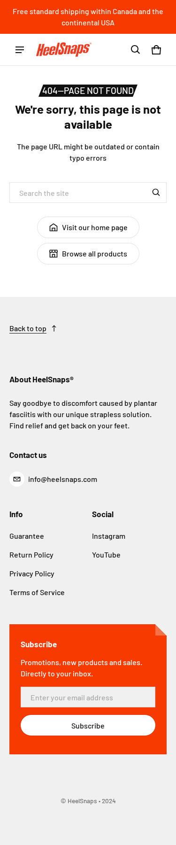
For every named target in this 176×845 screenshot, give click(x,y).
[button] (135, 49)
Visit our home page (95, 227)
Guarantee (26, 535)
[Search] (156, 192)
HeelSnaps (82, 801)
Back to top (27, 328)
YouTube (106, 554)
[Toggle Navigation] (19, 49)
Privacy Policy (31, 573)
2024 (109, 801)
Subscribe (88, 725)
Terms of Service (37, 592)
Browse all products (94, 253)
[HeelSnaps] (64, 49)
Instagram (108, 535)
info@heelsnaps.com (62, 478)
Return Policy (31, 554)
